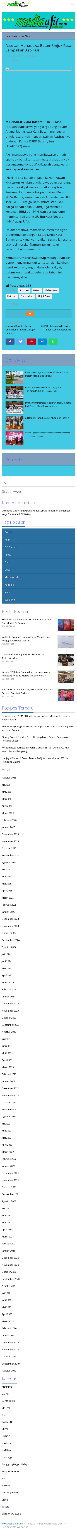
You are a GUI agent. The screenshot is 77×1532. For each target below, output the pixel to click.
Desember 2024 (10, 918)
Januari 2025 (8, 911)
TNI (3, 1478)
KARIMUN (7, 1422)
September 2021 (11, 1194)
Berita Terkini (9, 1400)
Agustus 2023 (9, 1031)
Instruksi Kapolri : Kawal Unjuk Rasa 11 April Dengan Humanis (20, 328)
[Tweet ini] (20, 341)
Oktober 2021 (9, 1187)
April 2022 (7, 1144)
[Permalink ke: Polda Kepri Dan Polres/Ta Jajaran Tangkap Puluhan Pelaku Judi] (14, 392)
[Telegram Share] (42, 341)
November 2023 (10, 1010)
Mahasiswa (51, 290)
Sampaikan (27, 296)
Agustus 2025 (9, 862)
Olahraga (7, 1457)
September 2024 (11, 940)
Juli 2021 (6, 1208)
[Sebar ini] (10, 341)
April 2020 (7, 1314)
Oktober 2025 (9, 848)
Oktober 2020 (9, 1271)
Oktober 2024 (9, 933)
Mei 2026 (6, 798)
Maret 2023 (8, 1067)
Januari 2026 (8, 827)
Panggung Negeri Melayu (15, 1464)
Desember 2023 (10, 1003)
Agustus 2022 (9, 1116)
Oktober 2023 (9, 1017)
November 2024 (10, 926)
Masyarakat (11, 577)
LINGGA (6, 1436)
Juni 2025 (6, 876)
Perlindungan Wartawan (15, 1526)
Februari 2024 (9, 989)
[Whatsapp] (53, 341)
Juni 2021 (6, 1215)
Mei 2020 (6, 1307)
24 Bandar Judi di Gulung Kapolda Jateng (47, 417)
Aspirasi (24, 290)
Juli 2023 (6, 1039)
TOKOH (6, 1485)
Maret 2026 (8, 813)
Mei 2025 (6, 883)
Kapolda (9, 584)
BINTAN (6, 1407)
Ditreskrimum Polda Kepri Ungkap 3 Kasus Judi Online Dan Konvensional (48, 404)
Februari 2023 (9, 1074)
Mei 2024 (6, 968)
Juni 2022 (6, 1130)
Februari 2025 (9, 904)
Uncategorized (10, 1492)
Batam (36, 290)
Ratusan (11, 296)
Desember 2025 (10, 834)
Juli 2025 (6, 869)
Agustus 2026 (9, 777)
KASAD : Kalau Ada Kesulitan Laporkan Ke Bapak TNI (56, 326)
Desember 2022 (10, 1088)
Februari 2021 (9, 1243)
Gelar (7, 569)
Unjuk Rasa (44, 296)
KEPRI (5, 1429)
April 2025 (7, 890)
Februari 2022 (9, 1158)
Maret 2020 (8, 1321)
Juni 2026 (6, 791)
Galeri (5, 1415)
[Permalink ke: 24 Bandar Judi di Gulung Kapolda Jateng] (14, 423)
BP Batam (10, 547)
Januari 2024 (8, 996)
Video (5, 1499)
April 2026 (7, 805)
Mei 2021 (6, 1222)
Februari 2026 (9, 820)
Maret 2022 (8, 1151)
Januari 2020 (8, 1335)
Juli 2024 (6, 954)
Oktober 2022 (9, 1102)
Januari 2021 (8, 1250)
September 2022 (11, 1109)
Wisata (5, 1506)
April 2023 (7, 1060)
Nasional (6, 1443)
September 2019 (11, 1363)
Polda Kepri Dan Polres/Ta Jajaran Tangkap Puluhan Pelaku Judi (43, 389)
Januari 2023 (8, 1081)
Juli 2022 (6, 1123)
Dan (6, 562)
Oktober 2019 (9, 1356)
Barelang (9, 599)
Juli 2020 (6, 1293)
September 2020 (11, 1279)
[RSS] (30, 313)
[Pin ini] (31, 341)
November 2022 (10, 1095)
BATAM (5, 1393)
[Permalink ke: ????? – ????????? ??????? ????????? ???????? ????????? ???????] (14, 438)
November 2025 (10, 841)
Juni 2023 (6, 1045)
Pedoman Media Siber (51, 1523)
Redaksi (31, 1523)
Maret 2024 (8, 982)
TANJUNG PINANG (11, 1471)
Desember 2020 (10, 1257)
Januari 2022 (8, 1166)
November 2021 (10, 1180)
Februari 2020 (9, 1328)
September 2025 (11, 855)
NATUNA (6, 1450)
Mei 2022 (6, 1137)
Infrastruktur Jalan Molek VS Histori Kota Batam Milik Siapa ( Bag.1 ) (47, 374)
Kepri (7, 539)
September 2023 (11, 1024)
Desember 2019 (10, 1342)
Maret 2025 (8, 897)
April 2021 (7, 1229)
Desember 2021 (10, 1173)
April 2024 (7, 975)
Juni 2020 (6, 1300)
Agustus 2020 (9, 1286)
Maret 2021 (8, 1236)
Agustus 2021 (9, 1201)
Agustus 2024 (9, 947)
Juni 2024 (6, 961)
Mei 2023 (6, 1053)
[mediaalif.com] (16, 4)
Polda (7, 554)
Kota (7, 592)
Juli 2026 (6, 784)
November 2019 (10, 1349)
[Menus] (72, 4)
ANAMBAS (7, 1386)
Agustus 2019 (9, 1370)
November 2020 (10, 1264)
